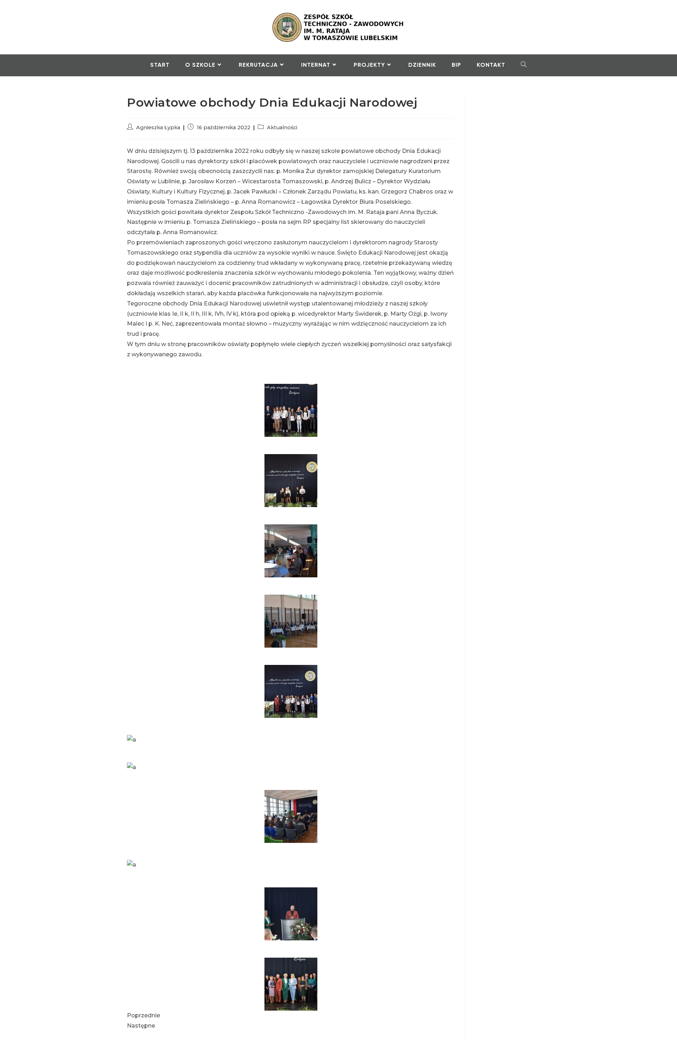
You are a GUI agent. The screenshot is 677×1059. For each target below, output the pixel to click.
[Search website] (524, 65)
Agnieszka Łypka (158, 127)
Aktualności (282, 127)
